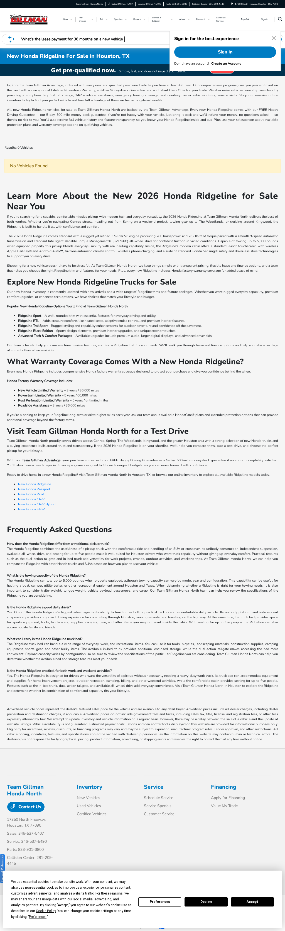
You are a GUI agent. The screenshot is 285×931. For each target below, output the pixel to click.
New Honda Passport (34, 489)
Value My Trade (224, 805)
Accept (252, 902)
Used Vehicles (89, 805)
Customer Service (159, 814)
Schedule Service (158, 797)
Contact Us (29, 807)
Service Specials (157, 805)
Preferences (160, 902)
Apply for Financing (228, 797)
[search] (280, 19)
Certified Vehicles (92, 814)
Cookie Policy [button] (46, 911)
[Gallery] (142, 70)
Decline (206, 902)
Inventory (89, 787)
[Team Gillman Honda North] (32, 19)
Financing (223, 787)
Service (153, 787)
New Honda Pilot (31, 494)
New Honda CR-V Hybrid (36, 504)
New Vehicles (88, 797)
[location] (232, 4)
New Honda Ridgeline (34, 484)
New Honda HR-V (31, 509)
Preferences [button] (37, 917)
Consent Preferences (2, 868)
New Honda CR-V (31, 499)
